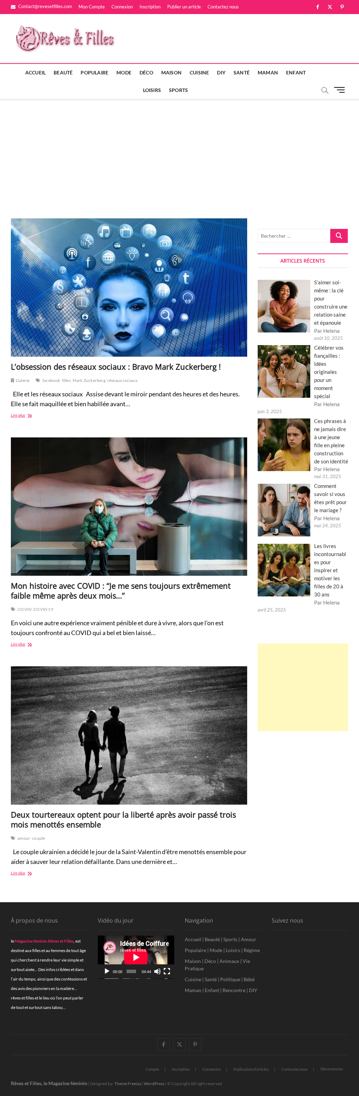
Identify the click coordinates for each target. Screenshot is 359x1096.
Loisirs (152, 90)
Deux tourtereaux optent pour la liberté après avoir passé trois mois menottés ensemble (123, 819)
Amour (248, 939)
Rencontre (234, 990)
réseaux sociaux (122, 380)
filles (66, 380)
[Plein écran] (166, 971)
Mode (123, 72)
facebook (51, 380)
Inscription (150, 6)
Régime (252, 950)
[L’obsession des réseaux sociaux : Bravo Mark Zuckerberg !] (129, 287)
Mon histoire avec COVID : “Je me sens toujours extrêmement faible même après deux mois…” (121, 590)
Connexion (122, 6)
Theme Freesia (127, 1083)
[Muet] (157, 971)
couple (38, 838)
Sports (178, 90)
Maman (268, 72)
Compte (152, 1069)
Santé (241, 72)
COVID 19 (43, 609)
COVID (25, 609)
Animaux (229, 961)
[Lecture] (106, 971)
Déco (146, 72)
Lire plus (28, 416)
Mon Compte (92, 6)
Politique (230, 979)
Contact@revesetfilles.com (44, 6)
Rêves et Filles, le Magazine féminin (49, 1083)
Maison (171, 72)
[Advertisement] (179, 152)
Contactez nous (223, 6)
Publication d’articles (251, 1069)
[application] (136, 957)
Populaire (94, 72)
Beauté (63, 72)
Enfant (296, 72)
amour (24, 838)
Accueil (35, 72)
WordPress (154, 1083)
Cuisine (199, 72)
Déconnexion (331, 1069)
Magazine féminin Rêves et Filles (44, 941)
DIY (221, 72)
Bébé (249, 979)
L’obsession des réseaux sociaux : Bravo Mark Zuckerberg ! (116, 366)
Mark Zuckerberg (89, 380)
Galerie (22, 380)
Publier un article (184, 6)
